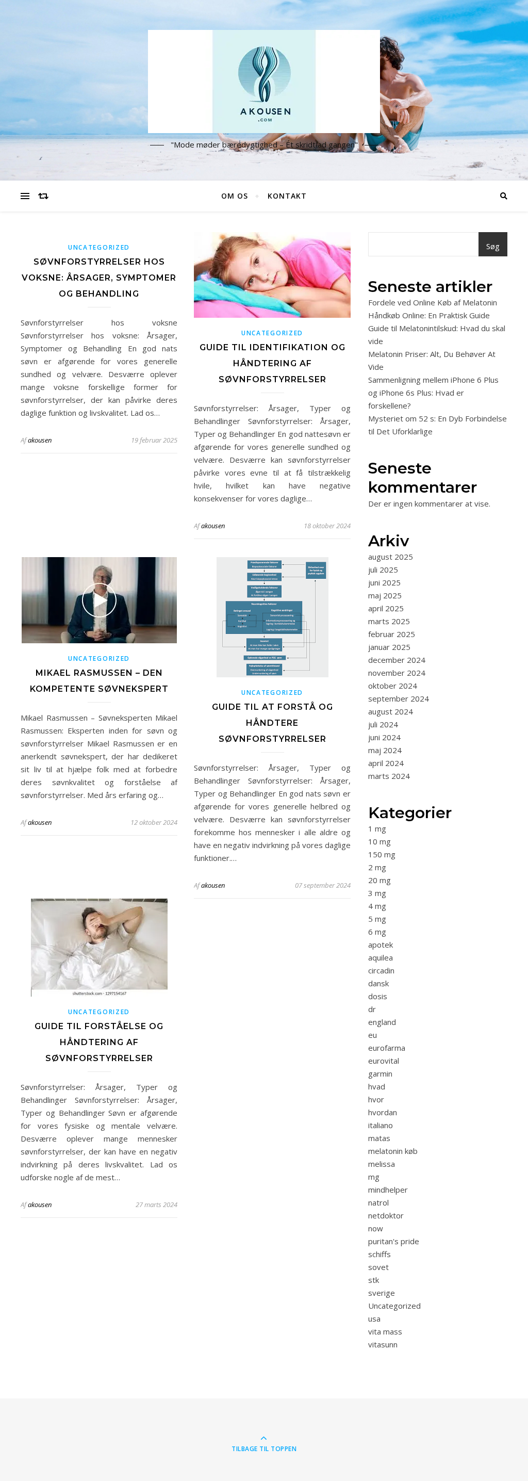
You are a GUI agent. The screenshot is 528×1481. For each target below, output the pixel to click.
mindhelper (388, 1189)
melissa (381, 1164)
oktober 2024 (392, 685)
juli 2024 (383, 724)
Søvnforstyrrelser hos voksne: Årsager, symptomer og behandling (99, 278)
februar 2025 (391, 634)
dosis (377, 996)
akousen (40, 440)
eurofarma (386, 1048)
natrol (378, 1202)
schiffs (379, 1254)
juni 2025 (384, 582)
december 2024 (396, 660)
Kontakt (287, 196)
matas (379, 1138)
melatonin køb (393, 1151)
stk (373, 1280)
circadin (381, 970)
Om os (234, 196)
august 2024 (390, 711)
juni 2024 (384, 737)
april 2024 (386, 763)
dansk (378, 983)
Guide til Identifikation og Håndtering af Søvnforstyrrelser (272, 363)
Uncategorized (99, 247)
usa (374, 1318)
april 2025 (386, 608)
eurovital (383, 1060)
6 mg (377, 931)
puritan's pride (393, 1241)
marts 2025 (389, 621)
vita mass (385, 1331)
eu (372, 1035)
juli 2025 (383, 569)
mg (374, 1176)
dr (372, 1009)
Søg (493, 246)
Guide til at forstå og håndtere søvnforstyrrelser (272, 723)
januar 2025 (389, 647)
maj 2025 (385, 595)
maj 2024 (385, 750)
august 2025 (390, 556)
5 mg (377, 919)
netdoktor (386, 1215)
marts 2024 (389, 776)
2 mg (377, 867)
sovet (378, 1267)
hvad (376, 1086)
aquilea (380, 957)
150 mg (381, 854)
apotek (380, 944)
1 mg (377, 828)
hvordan (382, 1112)
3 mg (377, 893)
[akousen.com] (264, 81)
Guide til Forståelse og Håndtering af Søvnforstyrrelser (99, 1042)
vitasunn (383, 1344)
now (375, 1228)
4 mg (377, 906)
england (382, 1022)
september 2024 (398, 698)
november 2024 (396, 673)
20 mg (379, 880)
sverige (381, 1293)
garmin (380, 1073)
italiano (380, 1125)
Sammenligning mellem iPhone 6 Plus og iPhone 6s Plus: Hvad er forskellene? (433, 393)
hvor (376, 1099)
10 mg (379, 841)
